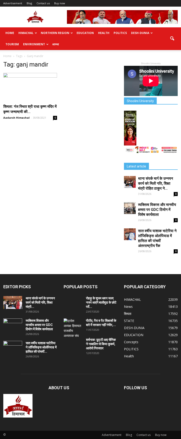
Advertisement (12, 3)
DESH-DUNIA (140, 33)
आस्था (55, 44)
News (128, 306)
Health (103, 33)
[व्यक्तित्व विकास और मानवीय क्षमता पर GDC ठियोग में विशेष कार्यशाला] (130, 208)
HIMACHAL (25, 33)
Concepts (131, 342)
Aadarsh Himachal (16, 117)
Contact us (43, 3)
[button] (172, 38)
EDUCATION (85, 33)
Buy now (59, 3)
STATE (129, 320)
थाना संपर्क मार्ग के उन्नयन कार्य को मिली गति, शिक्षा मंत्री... (40, 302)
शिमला (127, 313)
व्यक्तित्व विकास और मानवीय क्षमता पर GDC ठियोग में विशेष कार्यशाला (157, 209)
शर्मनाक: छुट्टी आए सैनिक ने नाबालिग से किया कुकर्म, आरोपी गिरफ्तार (101, 344)
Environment (34, 44)
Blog (29, 3)
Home (9, 33)
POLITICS (120, 33)
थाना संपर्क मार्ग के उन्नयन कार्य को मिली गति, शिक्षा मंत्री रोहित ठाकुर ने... (155, 183)
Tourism (12, 44)
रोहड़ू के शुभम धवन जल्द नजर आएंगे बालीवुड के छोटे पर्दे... (101, 302)
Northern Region (55, 33)
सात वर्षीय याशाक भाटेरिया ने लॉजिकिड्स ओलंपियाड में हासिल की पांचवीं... (41, 347)
